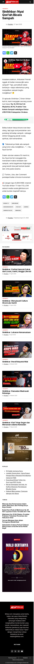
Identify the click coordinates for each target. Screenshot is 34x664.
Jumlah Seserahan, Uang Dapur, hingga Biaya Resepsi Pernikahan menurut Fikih (18, 475)
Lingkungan (15, 203)
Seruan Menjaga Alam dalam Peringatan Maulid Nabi (12, 521)
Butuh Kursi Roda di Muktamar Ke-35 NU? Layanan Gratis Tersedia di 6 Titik (16, 510)
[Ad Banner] (17, 120)
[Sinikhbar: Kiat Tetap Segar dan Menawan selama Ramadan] (17, 410)
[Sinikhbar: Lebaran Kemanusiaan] (17, 320)
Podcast (18, 206)
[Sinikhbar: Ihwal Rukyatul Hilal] (17, 349)
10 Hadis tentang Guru (14, 471)
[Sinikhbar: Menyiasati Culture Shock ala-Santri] (17, 289)
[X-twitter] (15, 651)
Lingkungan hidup (8, 206)
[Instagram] (18, 651)
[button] (3, 2)
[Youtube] (22, 651)
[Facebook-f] (12, 651)
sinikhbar (18, 210)
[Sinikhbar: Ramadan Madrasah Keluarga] (17, 379)
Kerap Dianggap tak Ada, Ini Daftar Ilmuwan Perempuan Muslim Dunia (16, 487)
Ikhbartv (5, 8)
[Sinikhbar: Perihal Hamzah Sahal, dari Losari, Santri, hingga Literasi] (17, 257)
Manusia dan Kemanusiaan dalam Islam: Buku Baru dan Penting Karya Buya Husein (15, 505)
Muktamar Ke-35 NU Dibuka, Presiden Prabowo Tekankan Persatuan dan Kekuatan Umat (15, 516)
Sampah (26, 206)
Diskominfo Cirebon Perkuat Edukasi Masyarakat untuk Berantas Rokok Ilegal (15, 526)
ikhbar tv (6, 203)
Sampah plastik (7, 210)
